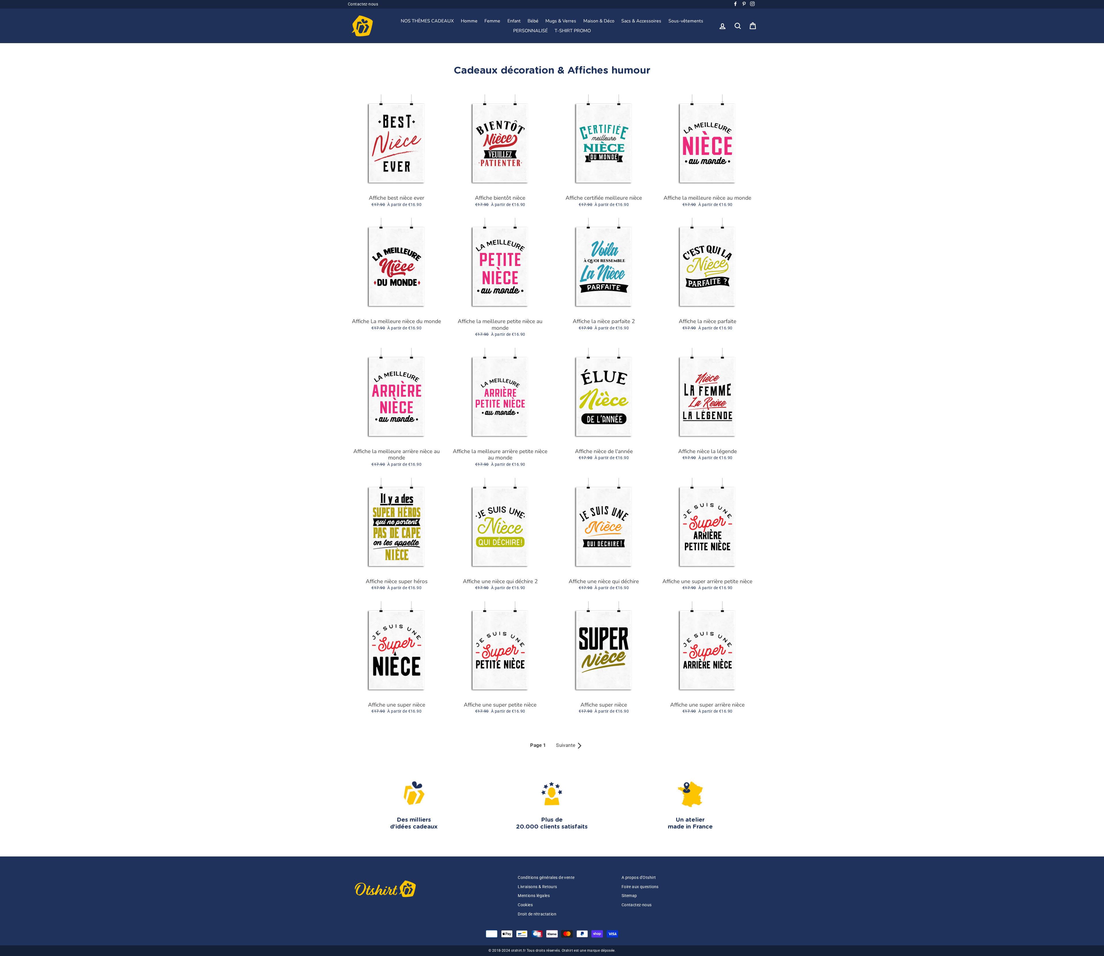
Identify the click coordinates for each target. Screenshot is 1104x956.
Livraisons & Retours (537, 886)
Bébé (533, 21)
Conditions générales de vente (546, 877)
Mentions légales (534, 895)
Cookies (525, 904)
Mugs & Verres (560, 21)
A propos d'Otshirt (639, 877)
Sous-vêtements (685, 21)
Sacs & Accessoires (641, 21)
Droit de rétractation (537, 914)
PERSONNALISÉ (530, 31)
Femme (492, 21)
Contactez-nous (363, 4)
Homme (469, 21)
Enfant (514, 21)
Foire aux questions (640, 886)
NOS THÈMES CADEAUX (427, 21)
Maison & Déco (598, 21)
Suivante (569, 745)
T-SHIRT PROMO (573, 31)
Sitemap (629, 895)
